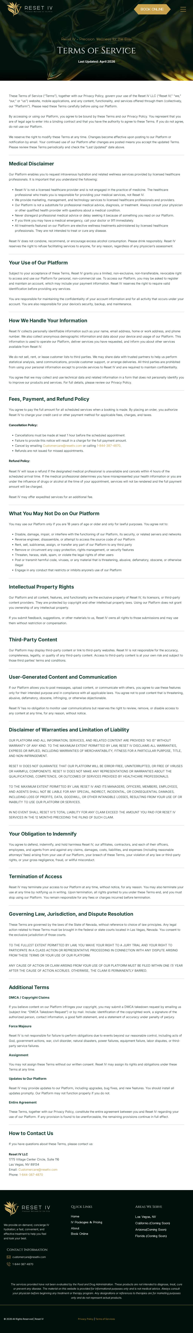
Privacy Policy (85, 1319)
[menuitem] (96, 1216)
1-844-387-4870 (108, 445)
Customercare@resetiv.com (62, 445)
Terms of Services (105, 1319)
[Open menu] (183, 9)
